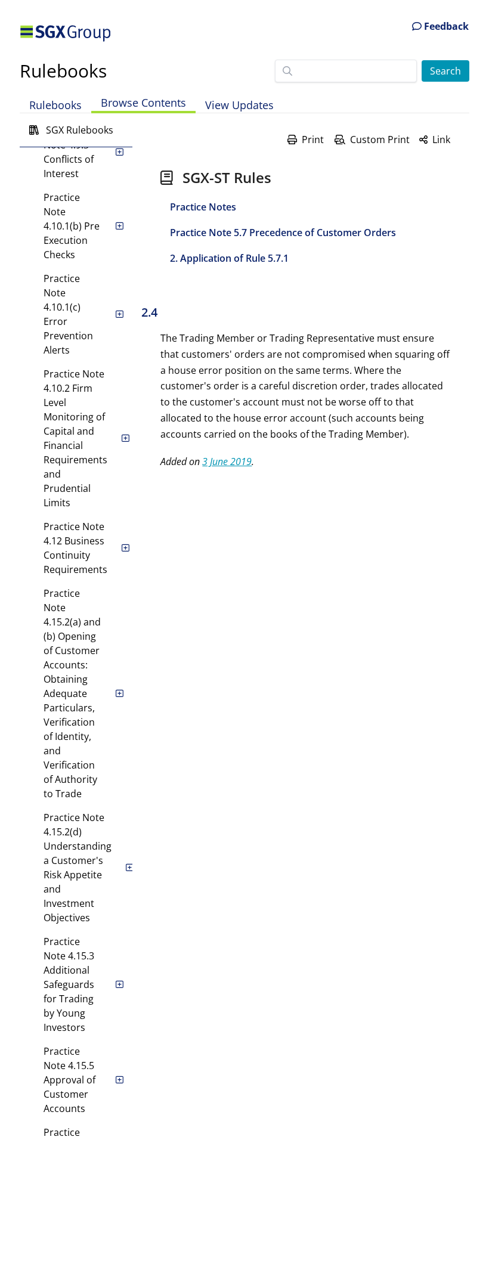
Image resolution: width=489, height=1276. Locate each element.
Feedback (445, 26)
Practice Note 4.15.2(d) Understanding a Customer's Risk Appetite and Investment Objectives (78, 867)
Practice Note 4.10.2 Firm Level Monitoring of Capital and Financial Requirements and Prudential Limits (75, 438)
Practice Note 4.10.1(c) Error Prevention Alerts (68, 314)
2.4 (149, 312)
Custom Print (380, 139)
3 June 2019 (227, 461)
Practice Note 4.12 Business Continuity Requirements (75, 548)
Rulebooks (63, 70)
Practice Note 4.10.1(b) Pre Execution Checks (72, 226)
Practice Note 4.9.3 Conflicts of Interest (69, 152)
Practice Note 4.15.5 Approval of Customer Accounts (69, 1080)
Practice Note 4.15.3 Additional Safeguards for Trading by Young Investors (69, 984)
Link (441, 139)
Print (313, 139)
